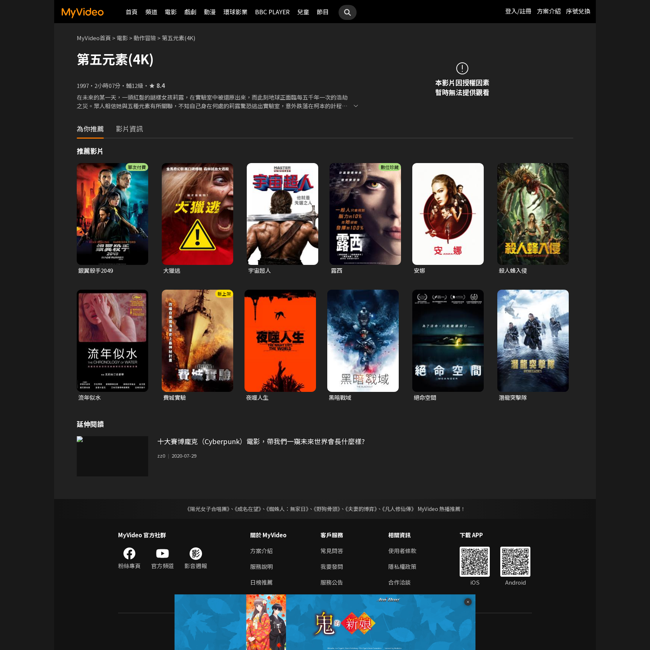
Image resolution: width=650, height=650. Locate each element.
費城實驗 (174, 397)
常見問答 (331, 551)
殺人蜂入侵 (513, 270)
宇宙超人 (259, 270)
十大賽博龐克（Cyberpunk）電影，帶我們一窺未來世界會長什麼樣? (261, 441)
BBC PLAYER (272, 11)
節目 (323, 11)
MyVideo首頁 (94, 38)
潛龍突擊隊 (513, 397)
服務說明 (261, 566)
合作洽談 (399, 582)
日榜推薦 (261, 582)
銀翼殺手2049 (95, 270)
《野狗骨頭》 (327, 508)
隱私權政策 (402, 566)
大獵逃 (171, 270)
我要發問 (331, 566)
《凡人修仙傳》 (399, 508)
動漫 (210, 11)
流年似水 (89, 397)
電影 (171, 11)
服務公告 (331, 582)
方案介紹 (549, 10)
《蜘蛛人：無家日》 (287, 508)
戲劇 (190, 11)
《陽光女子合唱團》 (207, 508)
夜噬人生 (257, 397)
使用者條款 (402, 551)
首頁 (132, 11)
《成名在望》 (248, 508)
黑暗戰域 (340, 397)
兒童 (303, 11)
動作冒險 (145, 38)
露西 (336, 270)
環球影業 (235, 11)
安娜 (419, 270)
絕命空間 (425, 397)
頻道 (151, 11)
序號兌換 (578, 10)
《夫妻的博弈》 (361, 508)
